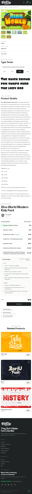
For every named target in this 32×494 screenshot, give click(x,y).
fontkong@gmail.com (17, 481)
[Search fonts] (23, 2)
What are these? (27, 221)
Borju (2, 382)
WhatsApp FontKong (7, 317)
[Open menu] (30, 2)
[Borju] (16, 370)
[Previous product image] (3, 19)
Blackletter (3, 446)
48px (20, 71)
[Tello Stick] (16, 342)
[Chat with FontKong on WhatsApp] (29, 491)
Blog (2, 466)
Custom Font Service (5, 444)
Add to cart (18, 304)
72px (27, 71)
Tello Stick (4, 354)
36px (12, 71)
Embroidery (3, 452)
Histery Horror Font (6, 409)
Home (2, 7)
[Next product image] (28, 19)
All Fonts (3, 442)
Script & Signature (5, 448)
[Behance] (8, 484)
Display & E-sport (4, 450)
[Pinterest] (15, 484)
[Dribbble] (5, 484)
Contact (3, 463)
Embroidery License (5, 461)
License (2, 459)
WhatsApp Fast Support (7, 481)
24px (4, 71)
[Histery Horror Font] (16, 398)
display (6, 7)
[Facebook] (11, 484)
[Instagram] (2, 484)
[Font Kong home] (6, 3)
